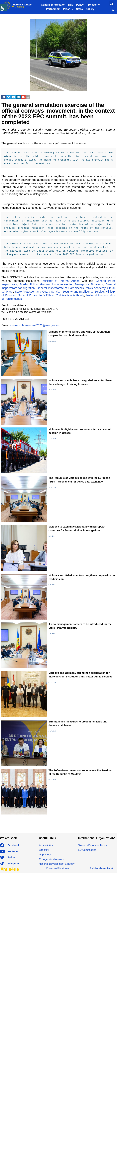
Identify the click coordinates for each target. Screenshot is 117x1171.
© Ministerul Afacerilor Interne (103, 868)
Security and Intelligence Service (83, 291)
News (79, 9)
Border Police (29, 284)
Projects (91, 4)
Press (66, 9)
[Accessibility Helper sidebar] (3, 7)
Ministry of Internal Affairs (61, 280)
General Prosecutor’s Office (36, 295)
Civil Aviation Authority (70, 295)
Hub (70, 4)
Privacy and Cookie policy (58, 868)
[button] (111, 3)
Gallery (90, 9)
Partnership (53, 9)
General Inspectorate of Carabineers (60, 288)
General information (53, 4)
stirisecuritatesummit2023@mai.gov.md (35, 325)
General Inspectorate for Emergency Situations (71, 284)
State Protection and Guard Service (37, 291)
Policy (80, 4)
